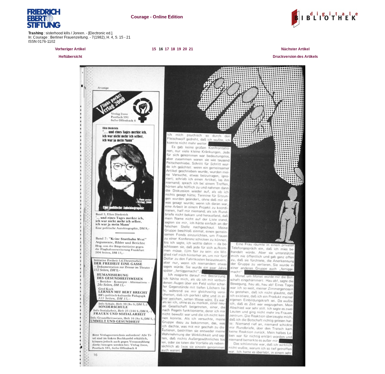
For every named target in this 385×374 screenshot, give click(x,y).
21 (191, 49)
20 (185, 49)
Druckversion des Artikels (295, 57)
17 (167, 49)
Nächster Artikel (295, 49)
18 (173, 49)
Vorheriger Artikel (70, 49)
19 (179, 49)
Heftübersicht (70, 57)
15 (154, 49)
